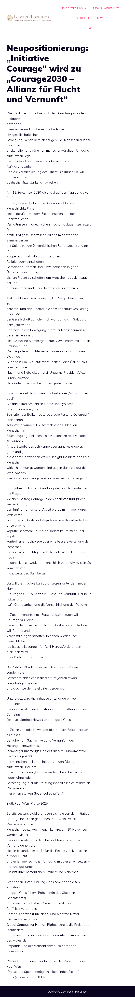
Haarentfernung (72, 8)
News (100, 18)
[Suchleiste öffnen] (90, 28)
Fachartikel (83, 18)
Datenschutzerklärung (60, 991)
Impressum (81, 991)
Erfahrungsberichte (106, 8)
